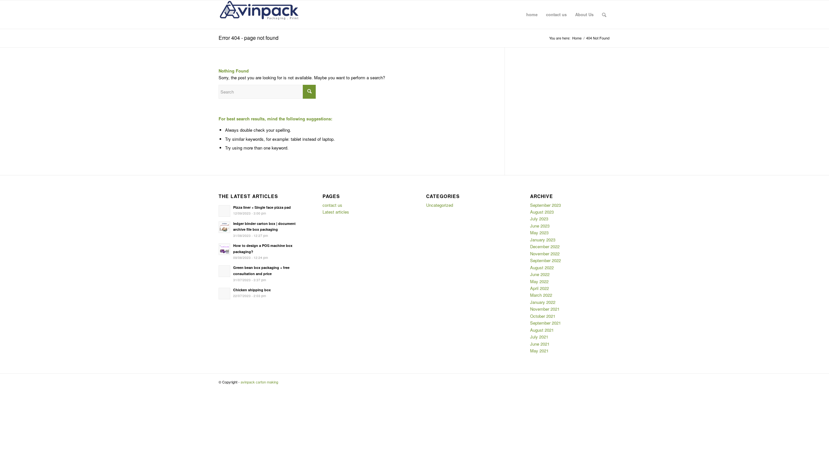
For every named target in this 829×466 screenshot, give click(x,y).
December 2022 (545, 246)
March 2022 (541, 295)
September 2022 (545, 260)
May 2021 (539, 351)
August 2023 (542, 212)
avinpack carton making (259, 381)
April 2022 (539, 288)
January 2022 (542, 302)
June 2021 (540, 344)
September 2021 (545, 323)
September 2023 (545, 205)
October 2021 (542, 316)
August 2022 (542, 267)
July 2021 (539, 337)
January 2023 (542, 240)
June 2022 (540, 274)
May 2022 (539, 281)
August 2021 (542, 330)
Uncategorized (439, 205)
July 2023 (539, 219)
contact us (332, 205)
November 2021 (545, 309)
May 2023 (539, 232)
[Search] (604, 14)
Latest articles (336, 212)
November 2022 (545, 253)
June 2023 (540, 226)
